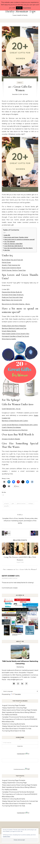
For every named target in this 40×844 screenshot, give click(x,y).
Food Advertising (21, 753)
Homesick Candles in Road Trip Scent (15, 336)
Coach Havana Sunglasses (11, 427)
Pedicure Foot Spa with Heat (12, 297)
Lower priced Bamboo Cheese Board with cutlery (20, 425)
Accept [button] (19, 8)
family (20, 82)
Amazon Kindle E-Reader (11, 439)
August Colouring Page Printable (13, 705)
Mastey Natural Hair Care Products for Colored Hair (20, 726)
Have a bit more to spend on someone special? (19, 239)
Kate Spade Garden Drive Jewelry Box (15, 334)
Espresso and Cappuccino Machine (14, 430)
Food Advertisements (18, 769)
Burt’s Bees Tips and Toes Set (12, 260)
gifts (13, 503)
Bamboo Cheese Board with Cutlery (15, 421)
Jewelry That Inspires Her (11, 265)
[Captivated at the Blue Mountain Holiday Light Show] (34, 533)
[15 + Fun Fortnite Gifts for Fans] (6, 533)
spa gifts (6, 506)
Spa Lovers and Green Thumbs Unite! (16, 237)
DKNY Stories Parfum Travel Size (14, 270)
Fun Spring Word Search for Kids (13, 731)
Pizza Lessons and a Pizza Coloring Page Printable (19, 710)
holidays (30, 503)
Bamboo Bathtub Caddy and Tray (14, 328)
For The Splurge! (9, 241)
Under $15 (7, 235)
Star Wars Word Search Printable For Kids (16, 728)
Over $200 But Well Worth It (13, 246)
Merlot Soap (6, 262)
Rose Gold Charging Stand (11, 268)
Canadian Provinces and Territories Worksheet (18, 717)
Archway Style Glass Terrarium (13, 295)
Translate (17, 694)
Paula (26, 94)
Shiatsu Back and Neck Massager (14, 326)
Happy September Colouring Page (14, 708)
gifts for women (21, 503)
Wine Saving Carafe (9, 339)
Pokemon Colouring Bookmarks (13, 724)
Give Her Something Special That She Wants (18, 248)
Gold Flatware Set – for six (11, 409)
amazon (6, 503)
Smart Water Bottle (9, 331)
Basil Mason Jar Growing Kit (12, 300)
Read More (27, 8)
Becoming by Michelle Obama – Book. (16, 304)
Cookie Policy (6, 836)
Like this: (7, 250)
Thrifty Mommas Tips (20, 11)
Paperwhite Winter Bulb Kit (12, 292)
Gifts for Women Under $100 (13, 243)
